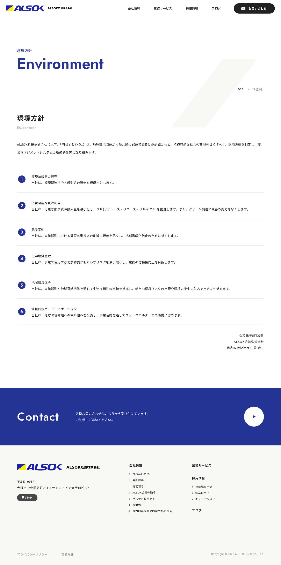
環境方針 (68, 554)
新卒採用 (201, 493)
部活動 (136, 505)
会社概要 (138, 480)
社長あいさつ (141, 474)
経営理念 (138, 486)
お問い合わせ (257, 8)
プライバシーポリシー (32, 554)
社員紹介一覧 (203, 487)
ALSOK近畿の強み (144, 492)
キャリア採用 (203, 499)
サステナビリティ (143, 498)
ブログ (216, 8)
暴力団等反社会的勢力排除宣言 (152, 511)
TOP (241, 89)
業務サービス (163, 8)
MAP (28, 497)
